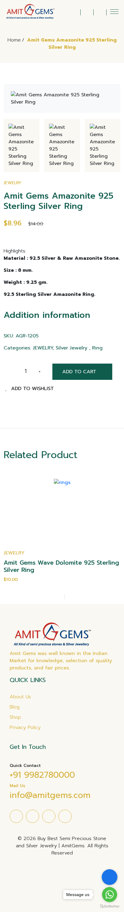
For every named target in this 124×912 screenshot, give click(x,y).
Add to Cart (79, 371)
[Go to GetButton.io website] (109, 906)
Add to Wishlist (32, 388)
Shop (15, 717)
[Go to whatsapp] (109, 894)
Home (14, 40)
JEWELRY (12, 183)
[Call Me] (109, 877)
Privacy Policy (25, 727)
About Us (20, 696)
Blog (15, 707)
